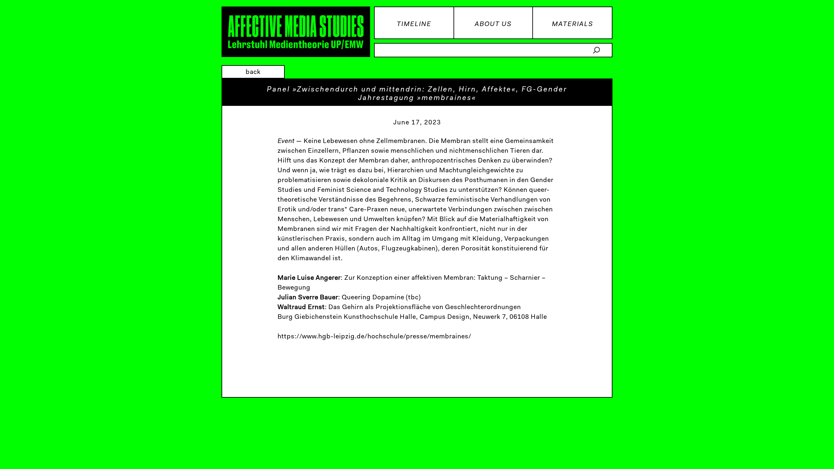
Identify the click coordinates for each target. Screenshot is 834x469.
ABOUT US (493, 24)
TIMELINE (414, 24)
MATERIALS (572, 24)
